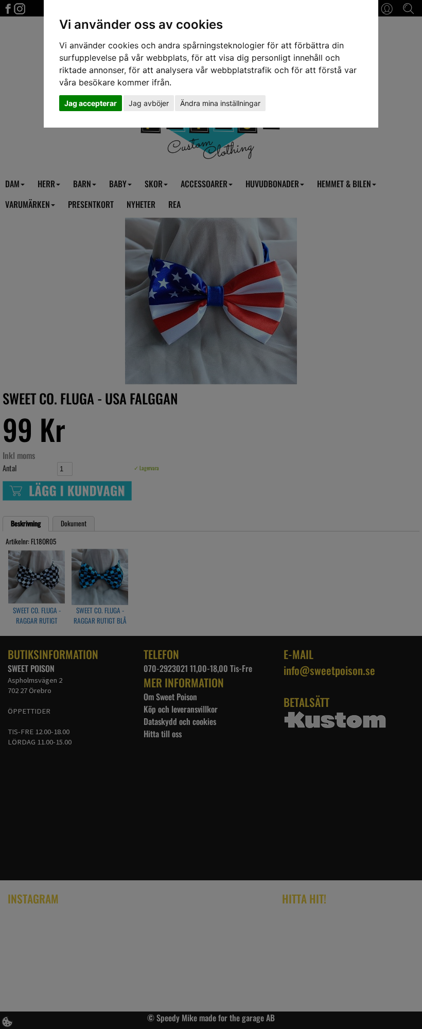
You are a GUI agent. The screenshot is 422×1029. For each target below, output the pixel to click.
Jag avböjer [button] (149, 103)
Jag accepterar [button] (90, 103)
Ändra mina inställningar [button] (220, 103)
